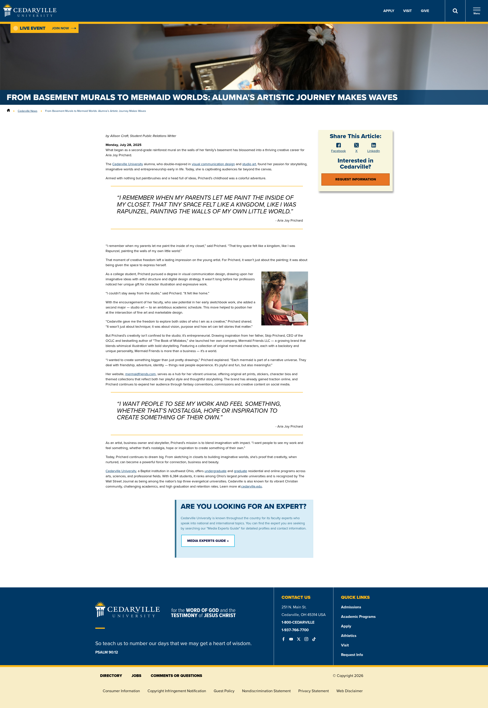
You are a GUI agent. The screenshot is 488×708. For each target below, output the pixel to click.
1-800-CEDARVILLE (298, 622)
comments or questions (176, 675)
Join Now (60, 28)
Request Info (352, 655)
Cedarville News (27, 111)
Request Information (355, 179)
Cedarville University (127, 164)
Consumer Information (121, 691)
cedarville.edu (251, 486)
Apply (388, 11)
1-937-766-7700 (295, 630)
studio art (249, 164)
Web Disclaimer (349, 691)
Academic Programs (358, 616)
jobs (136, 675)
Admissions (351, 607)
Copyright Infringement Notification (177, 691)
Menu (477, 13)
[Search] (455, 11)
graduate (240, 471)
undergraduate (215, 471)
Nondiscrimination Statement (266, 691)
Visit (407, 11)
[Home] (8, 111)
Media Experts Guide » (208, 540)
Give (425, 11)
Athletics (348, 635)
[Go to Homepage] (29, 15)
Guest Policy (224, 691)
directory (111, 675)
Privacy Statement (313, 691)
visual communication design (213, 164)
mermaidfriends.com (140, 374)
